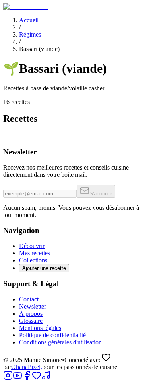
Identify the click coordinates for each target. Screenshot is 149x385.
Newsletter (32, 306)
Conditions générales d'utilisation (60, 342)
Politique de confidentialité (52, 335)
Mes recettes (34, 253)
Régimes (30, 34)
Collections (33, 260)
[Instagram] (8, 378)
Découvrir (32, 245)
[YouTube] (17, 378)
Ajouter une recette (44, 268)
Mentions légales (40, 327)
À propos (31, 313)
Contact (29, 299)
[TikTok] (46, 378)
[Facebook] (27, 378)
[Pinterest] (36, 378)
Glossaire (31, 320)
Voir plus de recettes (30, 160)
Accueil (29, 20)
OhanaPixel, (26, 367)
